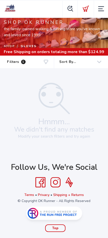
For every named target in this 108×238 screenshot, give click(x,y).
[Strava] (69, 182)
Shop (9, 46)
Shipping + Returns (68, 194)
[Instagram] (55, 182)
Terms (29, 194)
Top (55, 228)
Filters (15, 61)
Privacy (43, 194)
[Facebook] (40, 182)
